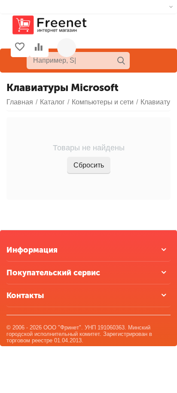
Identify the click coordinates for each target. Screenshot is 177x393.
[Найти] (121, 60)
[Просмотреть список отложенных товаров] (19, 47)
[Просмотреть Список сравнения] (38, 47)
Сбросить (88, 165)
